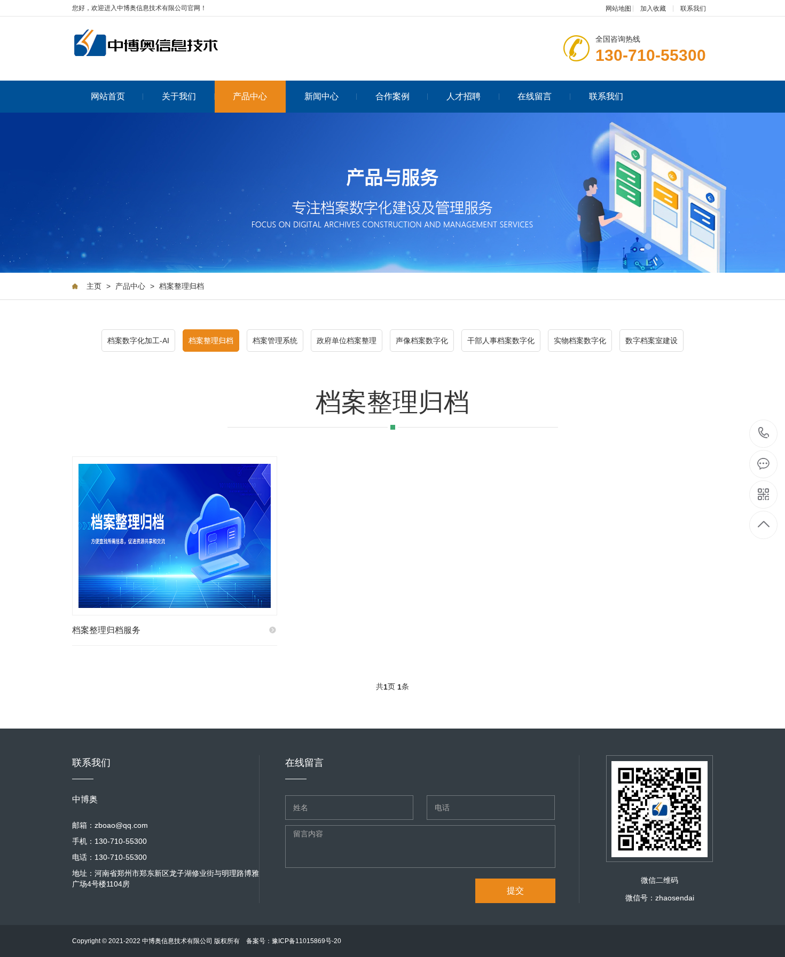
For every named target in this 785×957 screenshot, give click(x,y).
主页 (94, 286)
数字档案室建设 (651, 340)
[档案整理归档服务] (174, 535)
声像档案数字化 (422, 340)
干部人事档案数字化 (501, 340)
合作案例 (392, 96)
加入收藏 (653, 8)
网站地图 (618, 8)
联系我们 (693, 8)
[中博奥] (157, 43)
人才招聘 (463, 96)
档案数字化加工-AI (138, 340)
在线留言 (534, 96)
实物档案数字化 (580, 340)
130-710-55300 (764, 434)
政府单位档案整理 (346, 340)
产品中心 (250, 96)
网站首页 (108, 96)
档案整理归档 (181, 286)
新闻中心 (321, 96)
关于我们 (179, 96)
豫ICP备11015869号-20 (306, 941)
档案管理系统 (275, 340)
